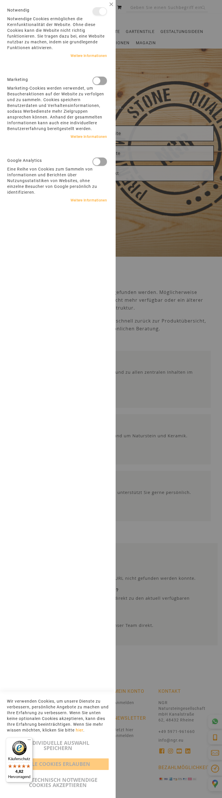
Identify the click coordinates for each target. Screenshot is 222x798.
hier (79, 730)
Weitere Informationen (89, 56)
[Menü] (29, 741)
